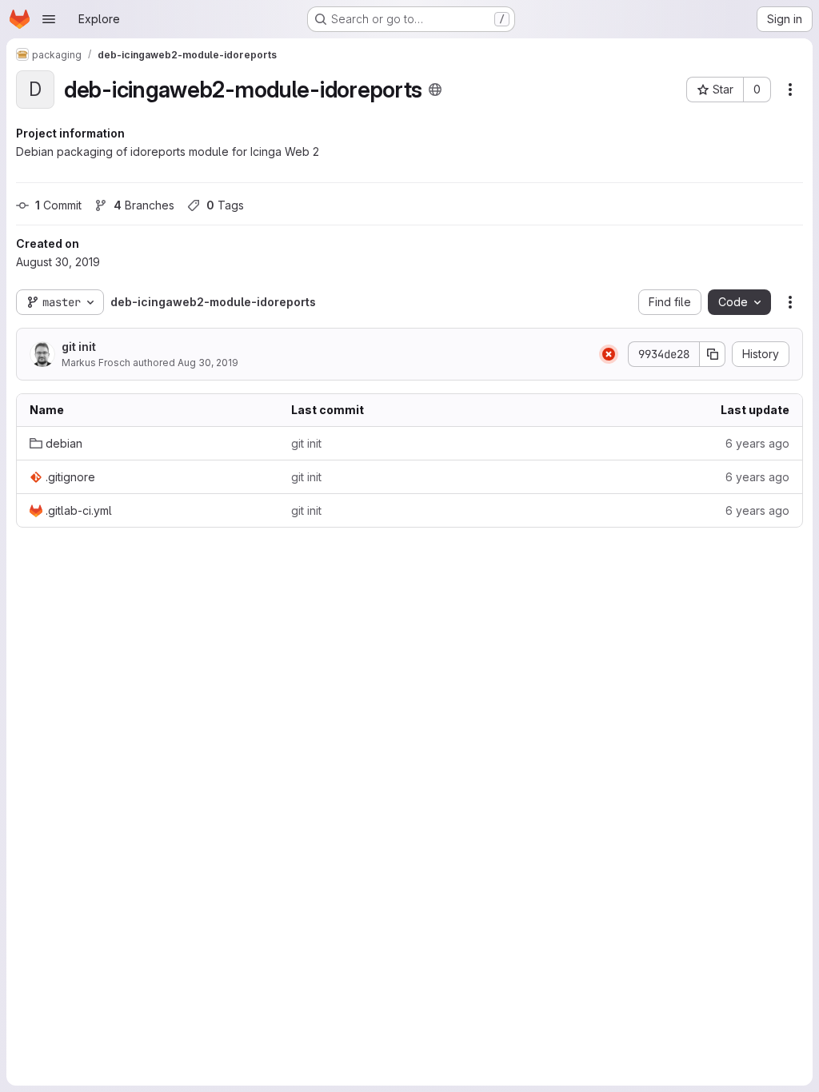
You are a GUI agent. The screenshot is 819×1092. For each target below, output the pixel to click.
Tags (225, 205)
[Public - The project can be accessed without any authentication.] (435, 89)
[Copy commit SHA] (712, 354)
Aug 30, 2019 (208, 363)
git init (79, 346)
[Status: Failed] (608, 354)
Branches (144, 205)
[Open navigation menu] (49, 19)
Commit (58, 205)
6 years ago (757, 443)
